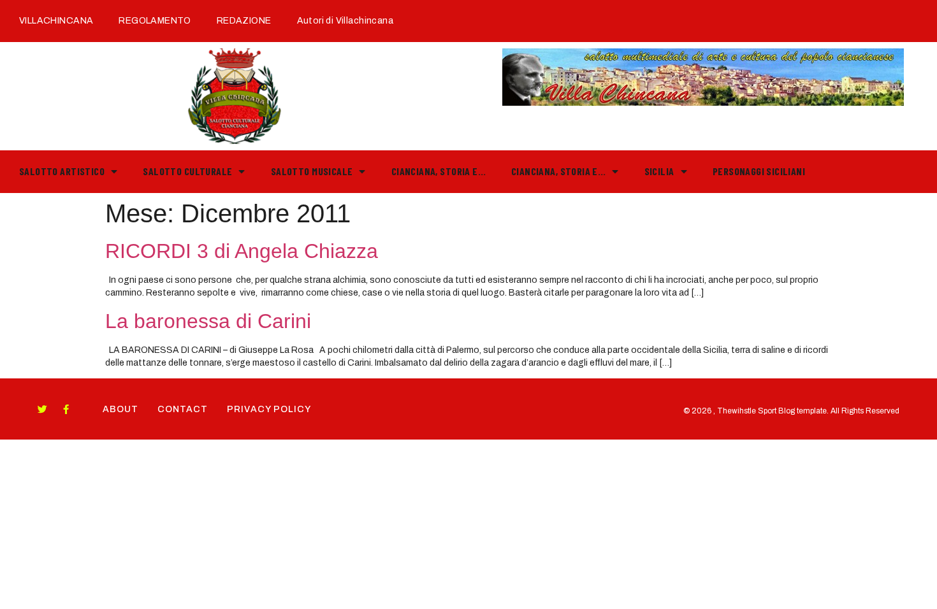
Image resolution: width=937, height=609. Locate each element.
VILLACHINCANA (56, 20)
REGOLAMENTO (155, 20)
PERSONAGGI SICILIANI (759, 171)
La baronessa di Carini (208, 321)
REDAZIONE (244, 20)
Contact (182, 409)
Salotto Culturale (187, 171)
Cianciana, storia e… (438, 171)
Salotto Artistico (62, 171)
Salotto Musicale (312, 171)
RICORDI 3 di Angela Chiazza (241, 251)
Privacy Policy (269, 409)
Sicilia (659, 171)
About (120, 409)
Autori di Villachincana (345, 20)
